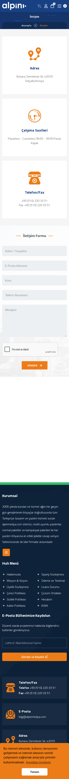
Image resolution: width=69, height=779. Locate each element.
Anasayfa (26, 25)
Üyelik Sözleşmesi (17, 587)
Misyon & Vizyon (17, 580)
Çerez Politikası (16, 593)
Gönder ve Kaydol (33, 657)
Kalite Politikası (15, 605)
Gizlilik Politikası (16, 599)
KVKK (44, 605)
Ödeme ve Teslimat (53, 580)
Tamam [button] (34, 771)
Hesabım (46, 599)
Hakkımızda (13, 574)
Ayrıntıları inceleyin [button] (38, 762)
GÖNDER (32, 365)
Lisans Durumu (50, 587)
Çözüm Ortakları (51, 593)
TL (39, 6)
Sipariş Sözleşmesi (52, 574)
